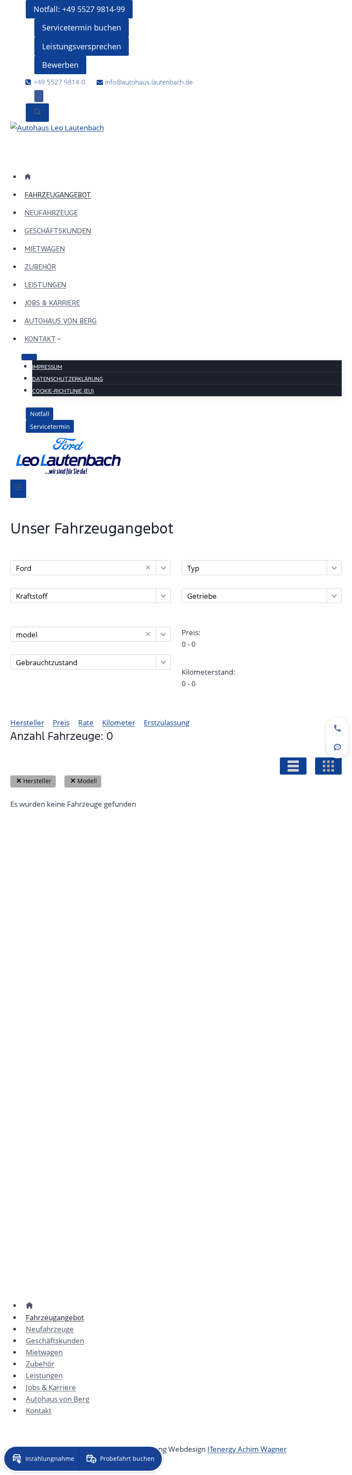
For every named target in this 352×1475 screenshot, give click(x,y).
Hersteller (27, 722)
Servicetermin (50, 426)
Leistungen (45, 285)
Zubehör (40, 266)
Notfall (39, 414)
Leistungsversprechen (81, 46)
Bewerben (60, 65)
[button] (163, 567)
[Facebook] (38, 96)
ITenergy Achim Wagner (247, 1449)
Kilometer (118, 722)
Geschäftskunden (57, 230)
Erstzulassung (166, 722)
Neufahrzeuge (51, 212)
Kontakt (39, 1410)
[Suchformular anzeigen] (37, 112)
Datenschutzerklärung (67, 379)
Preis (61, 722)
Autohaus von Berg (60, 321)
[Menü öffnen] (18, 489)
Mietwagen (44, 248)
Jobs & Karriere (52, 303)
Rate (86, 722)
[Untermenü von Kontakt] (29, 357)
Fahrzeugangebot (57, 194)
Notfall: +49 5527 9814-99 (79, 9)
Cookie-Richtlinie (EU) (63, 391)
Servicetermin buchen (81, 27)
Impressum (47, 367)
